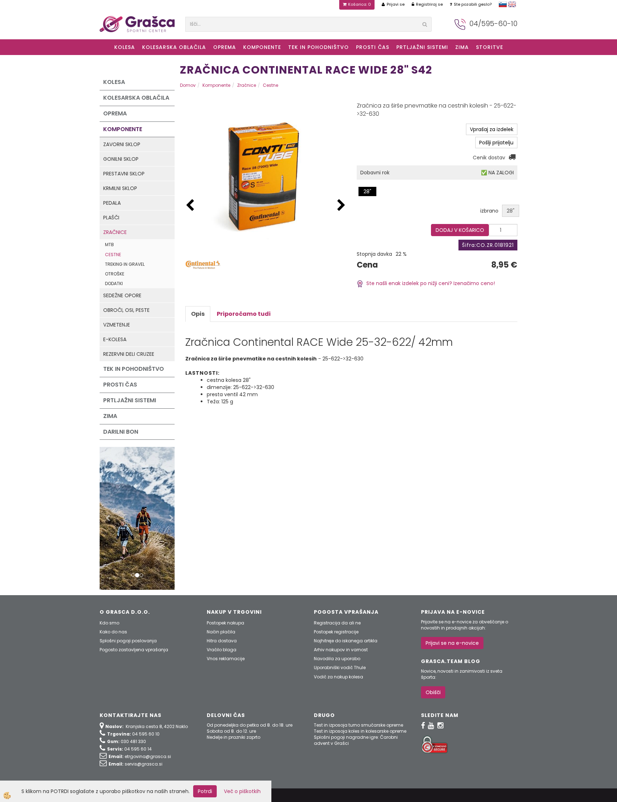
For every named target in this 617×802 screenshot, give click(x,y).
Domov (188, 85)
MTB (109, 244)
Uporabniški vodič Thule (340, 667)
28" (367, 191)
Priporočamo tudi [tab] (244, 314)
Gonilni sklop (121, 159)
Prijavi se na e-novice (452, 643)
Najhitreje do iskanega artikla (345, 641)
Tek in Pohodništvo (318, 47)
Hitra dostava (222, 641)
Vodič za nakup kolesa (338, 677)
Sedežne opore (122, 295)
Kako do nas (113, 632)
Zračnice (115, 232)
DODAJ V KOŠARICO (460, 230)
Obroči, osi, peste (126, 310)
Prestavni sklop (124, 173)
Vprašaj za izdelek (491, 129)
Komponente (262, 47)
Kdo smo (109, 623)
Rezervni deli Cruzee (128, 354)
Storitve (489, 47)
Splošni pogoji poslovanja (128, 641)
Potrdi (205, 791)
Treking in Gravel (125, 264)
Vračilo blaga (221, 650)
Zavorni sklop (121, 144)
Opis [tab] (198, 314)
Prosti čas (372, 47)
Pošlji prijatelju (496, 142)
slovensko (503, 4)
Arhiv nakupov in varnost (341, 650)
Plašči (111, 217)
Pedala (112, 202)
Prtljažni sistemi (422, 47)
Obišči (433, 692)
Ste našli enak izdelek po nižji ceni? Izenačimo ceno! (429, 283)
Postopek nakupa (225, 623)
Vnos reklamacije (226, 659)
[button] (341, 205)
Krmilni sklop (120, 188)
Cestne (113, 254)
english (512, 4)
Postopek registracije (336, 632)
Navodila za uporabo (337, 659)
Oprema (224, 47)
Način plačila (221, 632)
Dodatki (114, 283)
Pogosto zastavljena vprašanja (134, 650)
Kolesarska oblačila (174, 47)
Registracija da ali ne (337, 623)
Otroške (114, 274)
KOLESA (124, 47)
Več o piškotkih (242, 791)
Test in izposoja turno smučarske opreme (358, 725)
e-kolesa (114, 339)
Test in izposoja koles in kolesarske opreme (360, 731)
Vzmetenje (116, 324)
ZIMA (462, 47)
